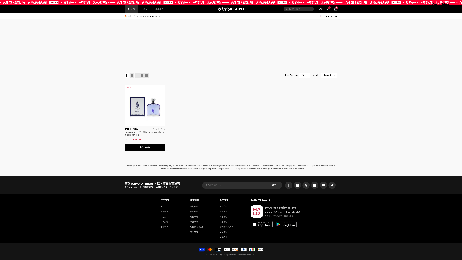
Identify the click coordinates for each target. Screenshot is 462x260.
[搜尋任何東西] (299, 9)
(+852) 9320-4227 (141, 16)
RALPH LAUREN (132, 128)
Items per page (291, 75)
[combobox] (301, 9)
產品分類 (131, 9)
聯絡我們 (159, 9)
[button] (335, 9)
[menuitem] (131, 9)
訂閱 (274, 185)
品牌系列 (145, 9)
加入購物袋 (145, 147)
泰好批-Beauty (218, 255)
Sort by (316, 75)
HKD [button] (335, 16)
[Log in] (320, 9)
